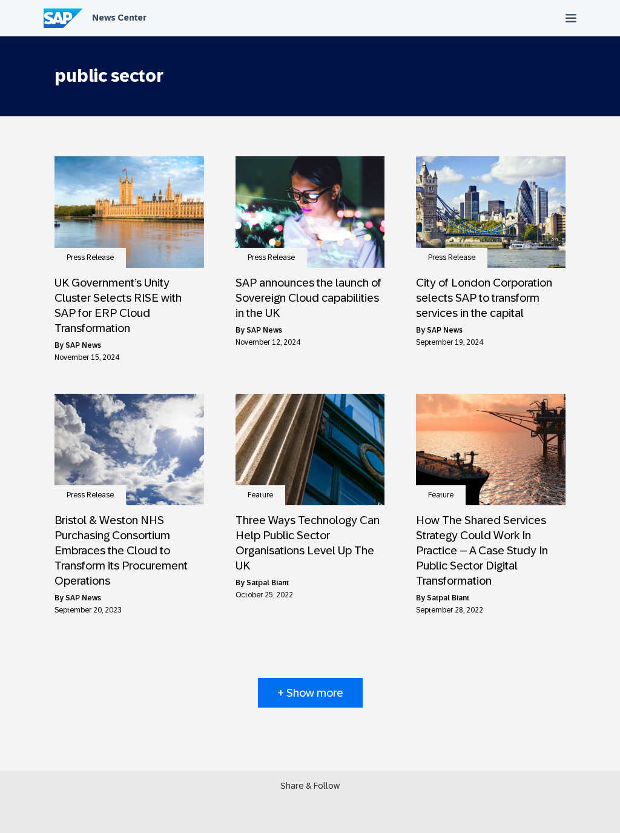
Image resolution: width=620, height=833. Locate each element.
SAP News (83, 345)
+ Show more (310, 692)
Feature (260, 495)
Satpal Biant (267, 583)
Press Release (90, 257)
